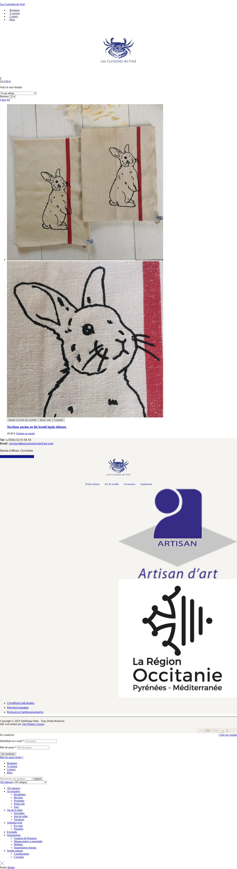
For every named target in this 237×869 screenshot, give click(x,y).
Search (37, 778)
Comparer (58, 420)
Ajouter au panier (25, 433)
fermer (11, 867)
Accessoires (129, 484)
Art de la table (112, 484)
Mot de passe (8, 747)
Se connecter (8, 754)
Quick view (45, 420)
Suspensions (146, 484)
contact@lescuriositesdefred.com (31, 443)
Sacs (16, 806)
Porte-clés (19, 803)
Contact (11, 769)
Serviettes (19, 813)
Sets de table (21, 816)
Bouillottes (20, 794)
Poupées (18, 828)
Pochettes (19, 800)
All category (13, 788)
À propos (12, 766)
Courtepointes (21, 853)
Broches (18, 797)
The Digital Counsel (33, 724)
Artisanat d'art (14, 822)
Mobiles (18, 844)
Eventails (12, 831)
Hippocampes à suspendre (28, 841)
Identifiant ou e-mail (12, 740)
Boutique (12, 763)
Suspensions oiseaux (25, 847)
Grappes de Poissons (25, 838)
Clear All (5, 99)
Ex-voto (18, 825)
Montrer (4, 96)
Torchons (19, 819)
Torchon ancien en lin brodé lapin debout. (37, 427)
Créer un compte (228, 734)
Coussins (19, 856)
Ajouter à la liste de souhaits (22, 420)
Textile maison (92, 484)
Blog (9, 772)
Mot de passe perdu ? (11, 757)
